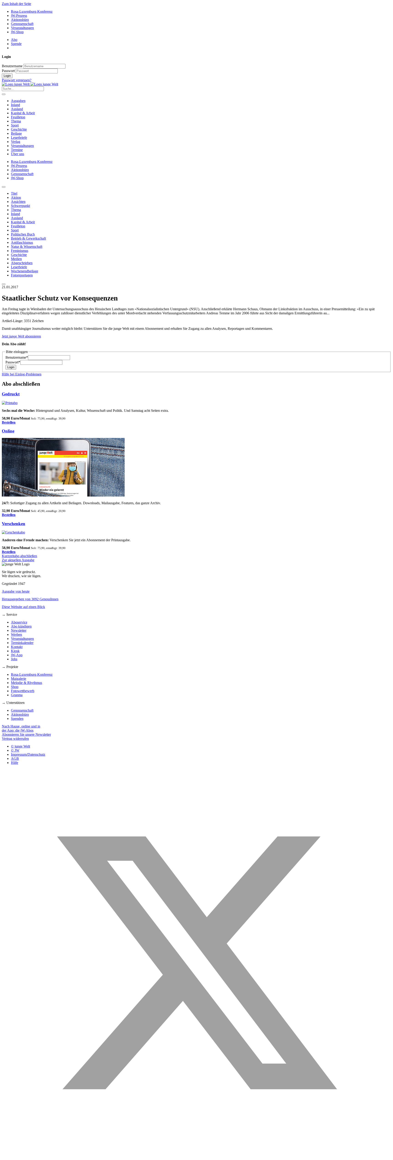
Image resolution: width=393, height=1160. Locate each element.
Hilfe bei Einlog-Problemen (21, 374)
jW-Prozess (19, 15)
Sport (15, 125)
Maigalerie (18, 679)
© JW (15, 750)
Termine (17, 150)
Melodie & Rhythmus (26, 683)
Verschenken (13, 523)
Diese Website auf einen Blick (23, 607)
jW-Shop (17, 32)
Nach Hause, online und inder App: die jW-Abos (21, 728)
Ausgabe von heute (16, 591)
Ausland (17, 109)
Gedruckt (11, 394)
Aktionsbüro (20, 20)
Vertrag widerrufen (15, 738)
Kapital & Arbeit (23, 113)
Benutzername (12, 66)
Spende (16, 44)
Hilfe (14, 763)
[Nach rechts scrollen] (3, 284)
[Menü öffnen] (3, 94)
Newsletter (18, 630)
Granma (17, 695)
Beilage (16, 133)
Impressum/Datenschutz (28, 754)
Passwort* (12, 362)
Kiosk (15, 651)
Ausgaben (18, 101)
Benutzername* (16, 357)
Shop (14, 687)
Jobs (14, 659)
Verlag (15, 142)
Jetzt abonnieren (21, 336)
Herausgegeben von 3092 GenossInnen (30, 599)
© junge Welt (20, 746)
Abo (14, 40)
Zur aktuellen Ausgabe (18, 560)
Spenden (17, 718)
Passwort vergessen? (16, 80)
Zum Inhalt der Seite (16, 4)
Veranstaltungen (22, 28)
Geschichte (19, 129)
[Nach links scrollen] (3, 187)
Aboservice (19, 622)
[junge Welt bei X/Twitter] (196, 1156)
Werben (16, 634)
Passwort (8, 71)
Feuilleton (18, 117)
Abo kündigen (21, 626)
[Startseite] (30, 84)
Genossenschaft (22, 24)
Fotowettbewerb (22, 691)
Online (8, 431)
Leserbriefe (19, 137)
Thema (16, 121)
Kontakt (17, 647)
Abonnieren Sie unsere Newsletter (26, 734)
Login (7, 75)
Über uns (17, 154)
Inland (15, 105)
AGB (15, 758)
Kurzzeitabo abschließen (19, 556)
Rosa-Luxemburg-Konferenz (32, 11)
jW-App (17, 655)
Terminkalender (22, 643)
